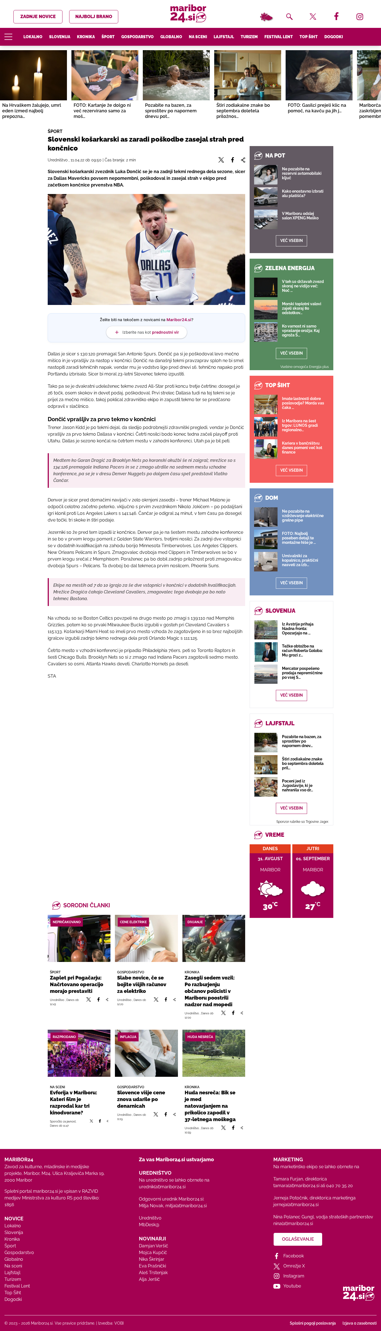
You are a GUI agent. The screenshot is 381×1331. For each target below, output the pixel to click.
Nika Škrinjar (151, 1259)
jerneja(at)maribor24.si (296, 1204)
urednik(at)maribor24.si (162, 1186)
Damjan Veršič (153, 1245)
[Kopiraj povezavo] (107, 1001)
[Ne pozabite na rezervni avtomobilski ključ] (266, 175)
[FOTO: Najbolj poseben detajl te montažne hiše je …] (266, 539)
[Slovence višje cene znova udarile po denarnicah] (146, 1053)
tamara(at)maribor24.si (296, 1185)
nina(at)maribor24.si (293, 1223)
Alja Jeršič (149, 1279)
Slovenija (59, 37)
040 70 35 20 (339, 1185)
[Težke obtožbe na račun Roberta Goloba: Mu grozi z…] (266, 651)
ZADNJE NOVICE (38, 16)
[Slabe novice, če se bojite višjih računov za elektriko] (146, 938)
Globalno (171, 37)
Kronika (86, 37)
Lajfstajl (224, 37)
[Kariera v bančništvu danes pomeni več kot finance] (266, 449)
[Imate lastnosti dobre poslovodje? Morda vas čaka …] (266, 404)
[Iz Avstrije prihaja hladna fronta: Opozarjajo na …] (266, 629)
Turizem (249, 37)
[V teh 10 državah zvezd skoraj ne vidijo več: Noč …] (266, 287)
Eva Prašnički (152, 1266)
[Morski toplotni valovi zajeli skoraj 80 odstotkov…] (266, 309)
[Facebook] (98, 1001)
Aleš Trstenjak (153, 1272)
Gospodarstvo (137, 37)
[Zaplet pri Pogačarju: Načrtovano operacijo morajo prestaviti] (79, 938)
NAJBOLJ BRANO (93, 16)
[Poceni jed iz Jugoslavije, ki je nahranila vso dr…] (266, 786)
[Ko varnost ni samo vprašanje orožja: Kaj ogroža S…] (266, 332)
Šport (108, 37)
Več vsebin (291, 240)
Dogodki (333, 37)
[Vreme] (266, 17)
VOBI (119, 1323)
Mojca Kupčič (153, 1252)
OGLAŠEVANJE (298, 1239)
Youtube (292, 1286)
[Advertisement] (146, 744)
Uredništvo (150, 1218)
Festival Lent (278, 37)
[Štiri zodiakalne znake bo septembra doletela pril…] (266, 764)
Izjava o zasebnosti (360, 1323)
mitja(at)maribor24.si (186, 1205)
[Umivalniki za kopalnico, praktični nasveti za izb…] (266, 561)
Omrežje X (294, 1266)
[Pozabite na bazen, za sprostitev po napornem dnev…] (266, 742)
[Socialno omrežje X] (88, 1001)
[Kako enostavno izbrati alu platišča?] (266, 197)
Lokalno (32, 37)
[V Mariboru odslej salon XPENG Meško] (266, 219)
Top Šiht (309, 37)
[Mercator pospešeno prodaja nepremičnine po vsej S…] (266, 674)
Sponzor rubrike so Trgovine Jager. (302, 822)
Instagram (293, 1276)
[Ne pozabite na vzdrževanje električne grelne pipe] (266, 517)
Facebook (293, 1256)
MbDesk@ (149, 1224)
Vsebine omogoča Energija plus (304, 367)
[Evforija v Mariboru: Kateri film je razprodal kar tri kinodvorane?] (79, 1053)
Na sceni (198, 37)
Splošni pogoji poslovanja (313, 1323)
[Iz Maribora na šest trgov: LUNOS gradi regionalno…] (266, 427)
